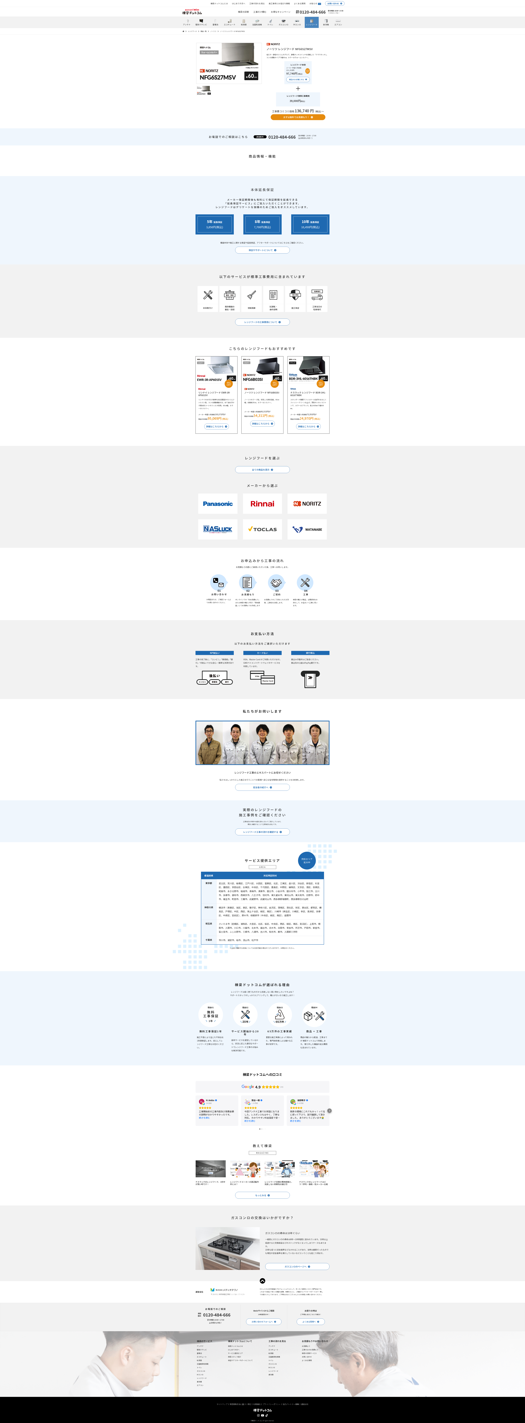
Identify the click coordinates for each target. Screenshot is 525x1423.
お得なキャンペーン (280, 11)
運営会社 (304, 1404)
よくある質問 (299, 3)
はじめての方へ (238, 3)
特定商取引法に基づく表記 (240, 1404)
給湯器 (199, 1360)
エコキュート (202, 1357)
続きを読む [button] (204, 1117)
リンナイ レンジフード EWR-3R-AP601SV (214, 394)
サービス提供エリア (235, 1353)
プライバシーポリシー (272, 1404)
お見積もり (306, 1346)
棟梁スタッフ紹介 (234, 1357)
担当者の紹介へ (260, 787)
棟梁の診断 (243, 11)
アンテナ (200, 1346)
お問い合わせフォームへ (262, 1321)
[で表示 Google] (201, 1101)
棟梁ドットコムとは (219, 3)
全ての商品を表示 (260, 469)
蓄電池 (199, 1353)
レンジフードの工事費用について (260, 322)
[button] (195, 1110)
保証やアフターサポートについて (240, 1360)
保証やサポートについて (261, 250)
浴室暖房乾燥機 (202, 1364)
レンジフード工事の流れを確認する (260, 832)
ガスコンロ (201, 1371)
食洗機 (199, 1381)
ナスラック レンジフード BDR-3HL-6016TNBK (308, 394)
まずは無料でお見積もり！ (296, 117)
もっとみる (260, 1195)
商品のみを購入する (296, 79)
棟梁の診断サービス (309, 1353)
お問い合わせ (333, 3)
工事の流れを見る (257, 3)
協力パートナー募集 (291, 1404)
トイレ (199, 1367)
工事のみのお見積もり (310, 1349)
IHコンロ (200, 1374)
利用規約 (256, 1404)
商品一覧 (204, 31)
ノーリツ (213, 31)
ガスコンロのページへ (296, 1266)
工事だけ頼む (259, 11)
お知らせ (315, 3)
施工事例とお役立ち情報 (279, 3)
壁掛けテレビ (202, 1349)
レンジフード (192, 31)
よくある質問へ (309, 1321)
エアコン (200, 1385)
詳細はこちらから (215, 426)
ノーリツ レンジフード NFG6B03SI (261, 392)
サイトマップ (222, 1404)
